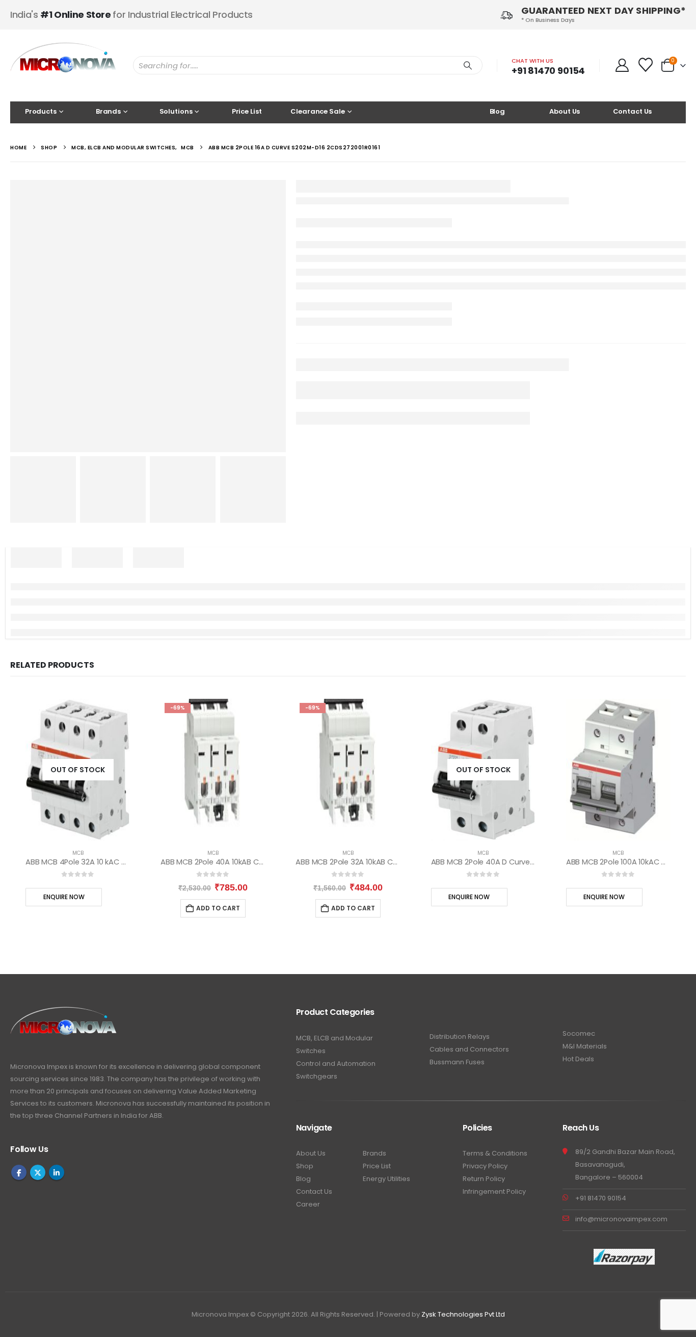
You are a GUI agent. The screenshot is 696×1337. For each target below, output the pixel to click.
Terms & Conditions (495, 1153)
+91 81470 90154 (548, 70)
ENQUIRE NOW (64, 897)
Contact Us (632, 111)
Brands (374, 1153)
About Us (564, 111)
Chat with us (532, 61)
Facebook (18, 1172)
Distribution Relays (460, 1036)
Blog (497, 111)
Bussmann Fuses (457, 1062)
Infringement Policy (494, 1191)
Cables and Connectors (469, 1049)
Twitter (37, 1172)
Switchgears (316, 1076)
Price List (247, 111)
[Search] (467, 65)
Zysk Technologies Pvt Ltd (463, 1314)
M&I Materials (585, 1046)
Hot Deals (578, 1059)
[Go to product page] (618, 770)
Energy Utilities (386, 1179)
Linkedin (56, 1172)
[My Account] (622, 65)
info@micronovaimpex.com (621, 1219)
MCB (78, 853)
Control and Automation (336, 1063)
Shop (304, 1166)
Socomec (579, 1033)
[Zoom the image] (64, 1012)
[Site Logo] (64, 65)
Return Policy (484, 1179)
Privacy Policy (485, 1166)
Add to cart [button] (218, 908)
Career (308, 1204)
